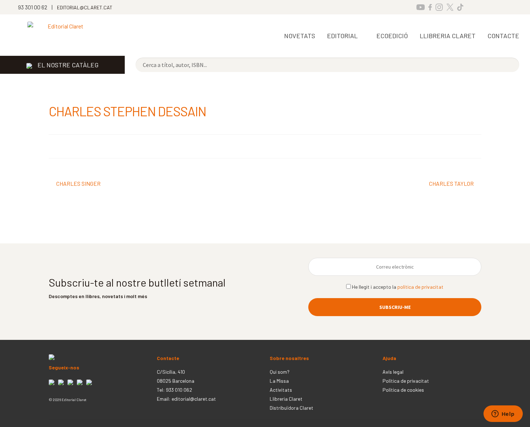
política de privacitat (420, 287)
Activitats (281, 390)
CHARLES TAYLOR (451, 184)
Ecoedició (392, 36)
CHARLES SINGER (78, 184)
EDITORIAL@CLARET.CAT (84, 7)
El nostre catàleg (67, 65)
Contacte (503, 36)
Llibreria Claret (286, 399)
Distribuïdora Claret (291, 408)
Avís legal (393, 372)
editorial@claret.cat (194, 399)
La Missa (279, 381)
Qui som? (280, 372)
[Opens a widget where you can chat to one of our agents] (503, 414)
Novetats (299, 36)
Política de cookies (403, 390)
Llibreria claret (448, 36)
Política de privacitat (406, 381)
